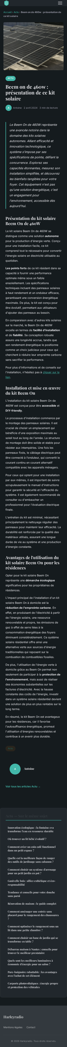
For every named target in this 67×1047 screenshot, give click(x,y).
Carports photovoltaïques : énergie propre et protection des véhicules (33, 985)
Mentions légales (12, 1027)
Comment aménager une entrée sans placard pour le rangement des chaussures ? (33, 915)
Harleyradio (13, 1016)
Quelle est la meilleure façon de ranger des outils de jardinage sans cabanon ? (31, 859)
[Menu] (60, 3)
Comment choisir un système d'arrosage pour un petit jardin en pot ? (32, 871)
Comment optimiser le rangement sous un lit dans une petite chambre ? (33, 928)
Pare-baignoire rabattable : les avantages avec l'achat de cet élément (32, 973)
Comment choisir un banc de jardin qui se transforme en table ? (33, 939)
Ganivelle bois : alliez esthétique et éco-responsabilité (31, 882)
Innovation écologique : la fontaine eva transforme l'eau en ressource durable (31, 829)
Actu (16, 12)
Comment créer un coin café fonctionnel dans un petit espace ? (32, 848)
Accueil (7, 12)
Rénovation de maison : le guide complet (32, 903)
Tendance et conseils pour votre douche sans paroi (31, 894)
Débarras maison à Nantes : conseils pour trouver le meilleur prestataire (33, 951)
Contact (30, 1027)
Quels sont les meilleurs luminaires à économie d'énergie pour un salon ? (30, 962)
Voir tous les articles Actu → (23, 786)
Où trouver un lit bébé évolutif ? (27, 839)
